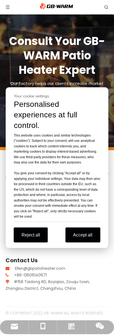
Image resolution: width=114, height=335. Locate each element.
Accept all (82, 234)
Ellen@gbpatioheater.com (40, 268)
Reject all (31, 234)
